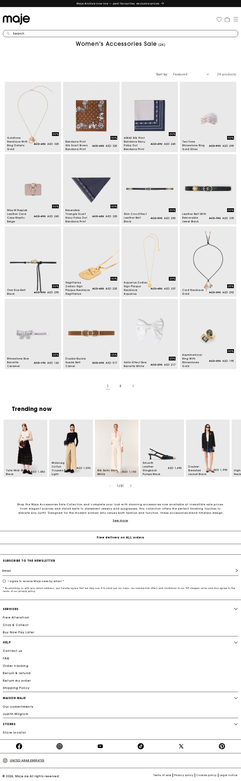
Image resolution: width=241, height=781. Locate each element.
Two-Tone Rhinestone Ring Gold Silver (208, 117)
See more (120, 520)
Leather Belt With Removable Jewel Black (208, 189)
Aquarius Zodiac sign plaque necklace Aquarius (149, 261)
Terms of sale (162, 775)
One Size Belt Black (33, 261)
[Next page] (133, 386)
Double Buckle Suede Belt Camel (91, 334)
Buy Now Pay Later (18, 632)
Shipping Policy (16, 688)
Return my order (17, 680)
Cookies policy (206, 775)
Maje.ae (22, 776)
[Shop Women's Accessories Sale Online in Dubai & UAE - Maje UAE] (17, 19)
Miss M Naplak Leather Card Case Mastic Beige (33, 189)
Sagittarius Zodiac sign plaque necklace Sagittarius (91, 261)
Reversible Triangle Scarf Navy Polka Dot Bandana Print (91, 189)
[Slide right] (131, 486)
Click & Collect (16, 625)
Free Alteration (16, 617)
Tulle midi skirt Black (25, 448)
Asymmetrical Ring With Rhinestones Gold (208, 334)
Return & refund (17, 673)
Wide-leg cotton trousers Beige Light (71, 448)
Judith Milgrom (15, 714)
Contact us (12, 651)
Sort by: (162, 74)
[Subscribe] (233, 570)
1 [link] (108, 386)
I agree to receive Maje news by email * (36, 581)
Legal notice (228, 775)
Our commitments (18, 706)
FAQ (6, 658)
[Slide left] (110, 486)
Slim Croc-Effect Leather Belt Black (149, 189)
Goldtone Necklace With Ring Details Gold (33, 117)
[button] (234, 19)
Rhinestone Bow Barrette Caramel (33, 334)
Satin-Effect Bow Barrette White (149, 334)
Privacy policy (183, 775)
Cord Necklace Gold (208, 261)
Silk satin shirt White (117, 448)
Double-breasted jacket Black (208, 448)
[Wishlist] (219, 19)
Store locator (14, 732)
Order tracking (15, 666)
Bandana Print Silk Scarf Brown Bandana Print (91, 117)
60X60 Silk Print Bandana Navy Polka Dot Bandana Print (149, 117)
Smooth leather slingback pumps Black (162, 448)
